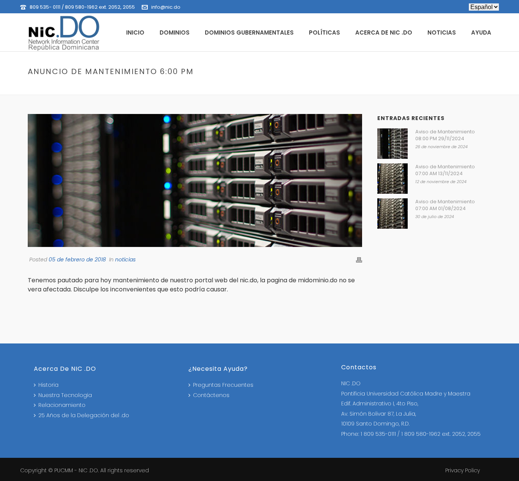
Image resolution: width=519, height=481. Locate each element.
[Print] (359, 260)
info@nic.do (165, 7)
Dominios (175, 32)
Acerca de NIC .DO (383, 32)
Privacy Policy (462, 470)
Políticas (324, 32)
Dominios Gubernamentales (249, 32)
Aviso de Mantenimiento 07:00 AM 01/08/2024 (445, 205)
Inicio (135, 32)
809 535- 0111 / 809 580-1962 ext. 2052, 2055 (82, 7)
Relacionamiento (61, 405)
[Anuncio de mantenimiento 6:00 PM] (195, 180)
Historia (48, 385)
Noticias (441, 32)
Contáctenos (211, 395)
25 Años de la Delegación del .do (83, 415)
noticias (380, 87)
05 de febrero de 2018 (77, 259)
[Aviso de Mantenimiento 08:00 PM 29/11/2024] (392, 143)
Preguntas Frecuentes (223, 385)
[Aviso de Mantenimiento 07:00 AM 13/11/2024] (392, 178)
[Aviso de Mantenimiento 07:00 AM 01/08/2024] (392, 213)
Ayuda (481, 32)
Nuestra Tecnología (65, 395)
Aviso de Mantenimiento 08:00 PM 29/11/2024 (445, 135)
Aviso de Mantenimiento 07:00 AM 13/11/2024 (445, 170)
